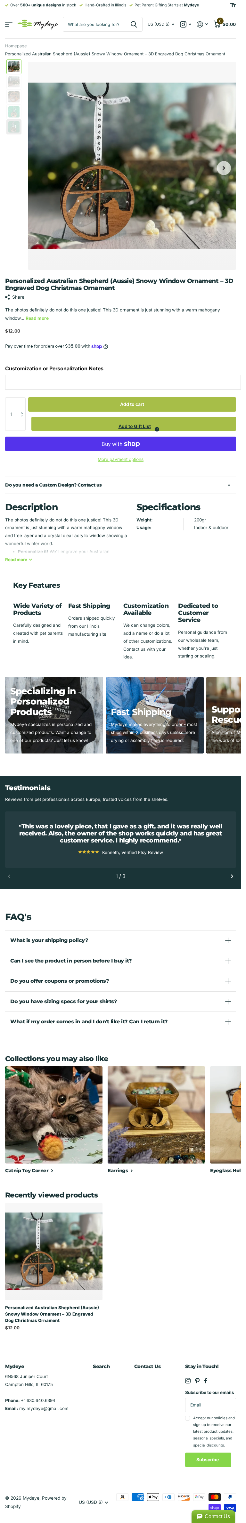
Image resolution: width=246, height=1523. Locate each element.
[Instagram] (188, 1380)
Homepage (16, 45)
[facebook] (205, 1380)
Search (101, 1366)
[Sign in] (202, 24)
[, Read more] (185, 24)
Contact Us (147, 1366)
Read (16, 559)
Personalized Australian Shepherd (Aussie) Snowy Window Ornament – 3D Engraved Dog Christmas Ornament (52, 1314)
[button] (23, 404)
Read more (37, 318)
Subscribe (208, 1459)
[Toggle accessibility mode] (233, 5)
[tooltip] (157, 429)
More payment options (121, 459)
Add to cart (132, 404)
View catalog (8, 24)
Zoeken (134, 24)
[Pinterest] (197, 1380)
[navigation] (13, 66)
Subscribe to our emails (209, 1392)
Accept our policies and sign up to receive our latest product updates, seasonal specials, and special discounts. (214, 1431)
